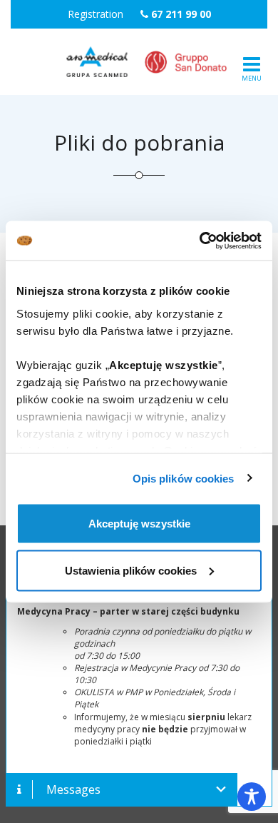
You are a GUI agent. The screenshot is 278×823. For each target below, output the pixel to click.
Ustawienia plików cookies (131, 570)
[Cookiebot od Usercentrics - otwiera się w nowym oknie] (200, 240)
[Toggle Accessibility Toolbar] (251, 796)
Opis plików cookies (184, 478)
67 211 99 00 (181, 14)
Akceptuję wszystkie (139, 523)
